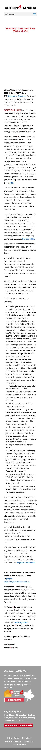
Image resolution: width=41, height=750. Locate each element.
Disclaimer (26, 738)
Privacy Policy (13, 738)
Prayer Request (19, 744)
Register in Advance (17, 96)
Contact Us (28, 741)
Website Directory (13, 741)
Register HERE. (28, 239)
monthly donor (21, 622)
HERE (12, 183)
